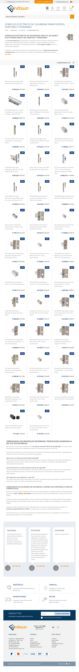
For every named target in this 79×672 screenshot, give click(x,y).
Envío (31, 640)
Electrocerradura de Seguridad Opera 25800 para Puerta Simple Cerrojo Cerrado (39, 112)
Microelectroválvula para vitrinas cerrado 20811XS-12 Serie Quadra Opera (64, 284)
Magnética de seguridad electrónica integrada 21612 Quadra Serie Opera (62, 341)
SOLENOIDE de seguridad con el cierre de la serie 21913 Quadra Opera (63, 141)
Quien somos (55, 640)
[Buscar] (72, 17)
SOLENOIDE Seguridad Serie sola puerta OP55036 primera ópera (64, 197)
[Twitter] (64, 664)
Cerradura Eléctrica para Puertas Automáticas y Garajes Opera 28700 (14, 141)
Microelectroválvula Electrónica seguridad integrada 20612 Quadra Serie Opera (14, 255)
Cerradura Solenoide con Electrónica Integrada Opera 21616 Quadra (13, 370)
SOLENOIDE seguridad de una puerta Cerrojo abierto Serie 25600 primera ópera (38, 198)
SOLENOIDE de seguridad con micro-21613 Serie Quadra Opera (14, 283)
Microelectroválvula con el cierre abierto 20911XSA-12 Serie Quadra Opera (39, 341)
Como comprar (34, 642)
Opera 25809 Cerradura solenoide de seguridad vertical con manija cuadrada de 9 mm (14, 198)
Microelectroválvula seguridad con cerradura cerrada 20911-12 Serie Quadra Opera (14, 341)
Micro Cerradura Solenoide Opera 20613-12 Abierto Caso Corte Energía (14, 227)
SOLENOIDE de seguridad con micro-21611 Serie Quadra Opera (39, 283)
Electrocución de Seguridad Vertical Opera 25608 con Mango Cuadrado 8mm (39, 141)
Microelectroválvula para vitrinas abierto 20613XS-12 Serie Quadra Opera (39, 255)
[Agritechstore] (53, 627)
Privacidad (54, 645)
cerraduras (24, 491)
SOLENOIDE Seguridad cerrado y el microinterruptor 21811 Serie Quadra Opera (64, 313)
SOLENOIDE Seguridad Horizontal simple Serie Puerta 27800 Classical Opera (14, 169)
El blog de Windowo (44, 2)
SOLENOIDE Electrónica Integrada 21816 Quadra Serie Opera (14, 313)
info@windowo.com (62, 2)
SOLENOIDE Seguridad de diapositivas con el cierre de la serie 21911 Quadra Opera (63, 255)
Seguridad (14, 30)
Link (60, 617)
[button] (52, 8)
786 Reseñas (11, 1)
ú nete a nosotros (62, 614)
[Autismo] (58, 627)
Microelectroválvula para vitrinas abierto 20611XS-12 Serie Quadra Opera (39, 399)
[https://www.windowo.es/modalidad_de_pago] (39, 654)
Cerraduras (22, 30)
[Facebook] (59, 664)
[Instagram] (61, 664)
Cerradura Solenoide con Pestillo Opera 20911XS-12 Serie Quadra (64, 398)
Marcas (32, 638)
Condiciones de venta (57, 643)
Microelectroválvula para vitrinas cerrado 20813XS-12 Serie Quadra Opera (64, 227)
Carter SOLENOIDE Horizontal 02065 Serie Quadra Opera (14, 426)
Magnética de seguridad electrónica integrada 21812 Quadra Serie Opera (13, 399)
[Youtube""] (66, 664)
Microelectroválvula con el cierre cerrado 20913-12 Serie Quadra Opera (39, 313)
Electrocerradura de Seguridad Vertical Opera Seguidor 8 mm (14, 82)
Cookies (54, 646)
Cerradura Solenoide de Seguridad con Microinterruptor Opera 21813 (63, 112)
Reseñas (54, 642)
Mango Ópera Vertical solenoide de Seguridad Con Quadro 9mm (39, 168)
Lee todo (8, 54)
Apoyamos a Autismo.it (36, 646)
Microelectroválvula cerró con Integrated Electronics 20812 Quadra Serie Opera (38, 227)
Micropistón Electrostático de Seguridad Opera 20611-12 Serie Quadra (64, 83)
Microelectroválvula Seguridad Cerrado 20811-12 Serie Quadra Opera (63, 370)
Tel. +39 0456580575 (14, 643)
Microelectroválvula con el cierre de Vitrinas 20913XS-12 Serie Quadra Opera (39, 370)
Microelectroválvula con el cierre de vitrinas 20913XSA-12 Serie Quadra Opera (39, 427)
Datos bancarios (34, 645)
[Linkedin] (69, 664)
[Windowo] (17, 9)
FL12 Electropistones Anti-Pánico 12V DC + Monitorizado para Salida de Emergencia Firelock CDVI (64, 170)
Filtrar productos (63, 63)
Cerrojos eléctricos (33, 30)
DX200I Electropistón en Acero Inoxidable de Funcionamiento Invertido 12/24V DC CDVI (14, 112)
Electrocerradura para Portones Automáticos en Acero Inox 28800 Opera (39, 83)
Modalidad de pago (35, 643)
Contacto (54, 638)
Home (6, 30)
